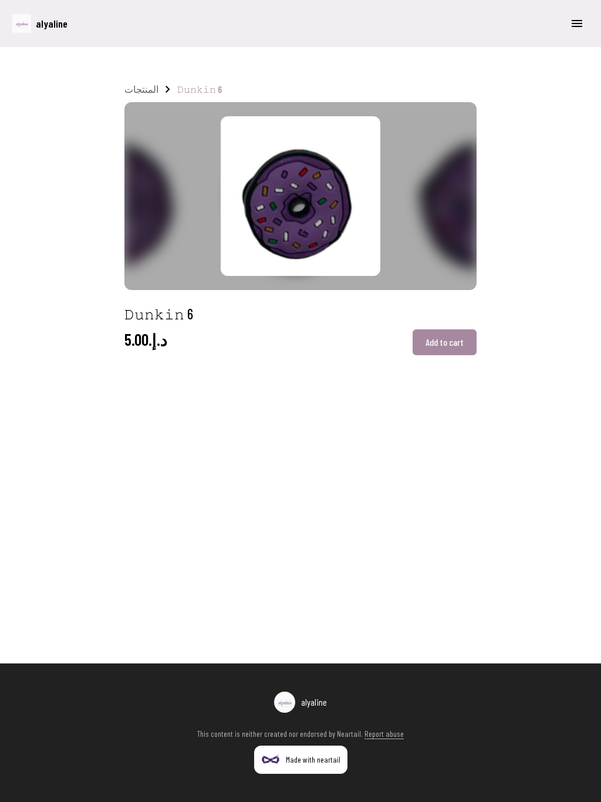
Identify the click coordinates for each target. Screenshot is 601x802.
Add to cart (445, 342)
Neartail (349, 734)
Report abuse (384, 734)
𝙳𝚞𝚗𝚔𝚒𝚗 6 (199, 89)
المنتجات (141, 89)
